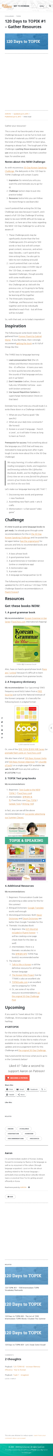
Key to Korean (21, 6)
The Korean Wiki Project (23, 975)
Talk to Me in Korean (21, 964)
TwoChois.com (18, 622)
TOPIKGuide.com (20, 982)
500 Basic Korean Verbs (36, 758)
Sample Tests (15, 804)
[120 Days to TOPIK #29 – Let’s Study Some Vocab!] (26, 1333)
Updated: (21, 114)
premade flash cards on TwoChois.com (22, 753)
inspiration (14, 1134)
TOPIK (18, 16)
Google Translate (36, 908)
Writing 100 (27, 804)
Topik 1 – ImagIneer (21, 1375)
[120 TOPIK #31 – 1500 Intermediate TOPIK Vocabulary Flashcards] (26, 1276)
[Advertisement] (26, 82)
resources (35, 1138)
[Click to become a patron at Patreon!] (26, 1078)
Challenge (9, 16)
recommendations (16, 1138)
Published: (13, 117)
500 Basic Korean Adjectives (22, 762)
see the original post (30, 541)
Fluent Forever (11, 592)
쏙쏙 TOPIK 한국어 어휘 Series (31, 749)
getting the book (24, 343)
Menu (42, 6)
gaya (39, 1450)
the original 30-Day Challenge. (32, 1050)
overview (29, 1134)
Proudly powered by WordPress (17, 1450)
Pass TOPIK (31, 800)
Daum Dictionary (30, 919)
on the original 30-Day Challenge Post (26, 996)
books (11, 1129)
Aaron (8, 114)
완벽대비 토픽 (21, 954)
